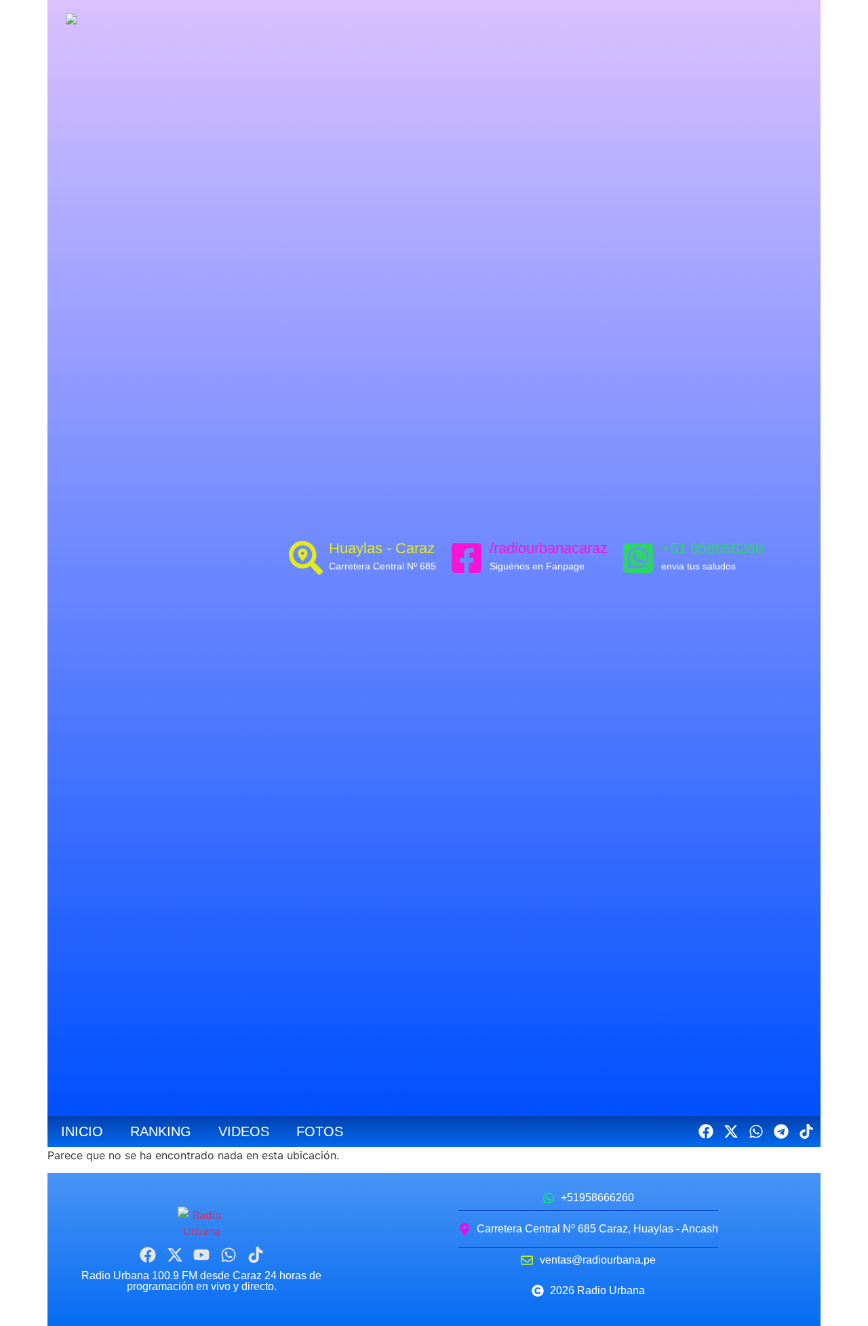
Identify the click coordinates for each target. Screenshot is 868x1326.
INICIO (82, 1131)
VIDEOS (243, 1131)
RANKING (160, 1131)
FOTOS (319, 1131)
